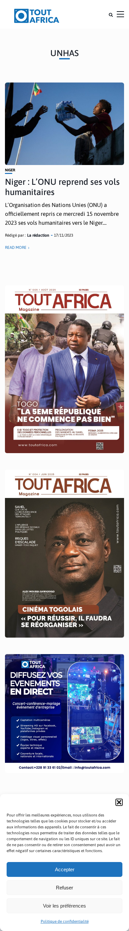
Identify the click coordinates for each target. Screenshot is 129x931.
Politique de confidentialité (65, 921)
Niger (10, 170)
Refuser (64, 887)
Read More (15, 247)
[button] (119, 802)
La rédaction (38, 235)
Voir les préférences (64, 906)
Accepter (64, 869)
